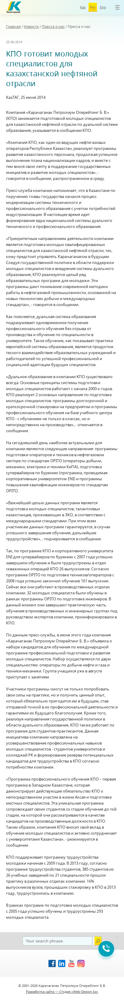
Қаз (82, 7)
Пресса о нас (53, 26)
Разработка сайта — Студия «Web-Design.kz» (62, 991)
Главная (13, 26)
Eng (103, 7)
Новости (31, 26)
